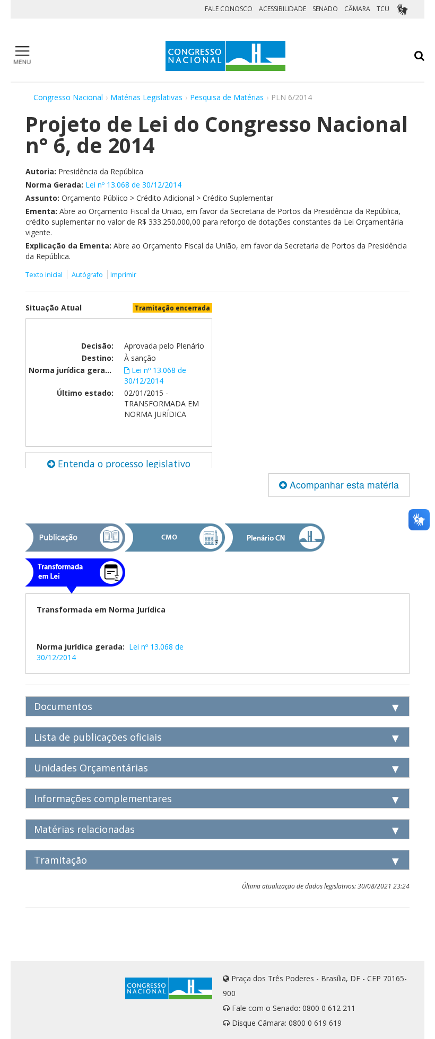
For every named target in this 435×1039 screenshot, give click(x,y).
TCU (383, 8)
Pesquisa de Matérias (227, 97)
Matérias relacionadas (84, 829)
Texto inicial (44, 274)
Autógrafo (87, 274)
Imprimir (123, 274)
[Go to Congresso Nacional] (225, 56)
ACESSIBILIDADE (282, 8)
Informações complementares (103, 798)
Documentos (63, 706)
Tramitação (60, 860)
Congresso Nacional (68, 97)
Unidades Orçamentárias (91, 767)
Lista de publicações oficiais (98, 737)
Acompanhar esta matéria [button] (343, 484)
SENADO (325, 8)
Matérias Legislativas (146, 97)
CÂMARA (357, 8)
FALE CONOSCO (229, 8)
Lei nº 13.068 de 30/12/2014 (133, 185)
